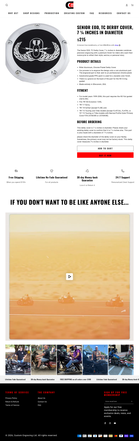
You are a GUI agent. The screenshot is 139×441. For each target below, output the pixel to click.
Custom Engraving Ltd (25, 435)
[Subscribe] (132, 401)
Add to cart (105, 148)
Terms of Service (12, 405)
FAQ (39, 405)
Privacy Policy (11, 398)
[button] (6, 5)
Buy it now (105, 155)
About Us (41, 398)
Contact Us (42, 402)
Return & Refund (12, 402)
